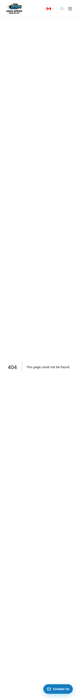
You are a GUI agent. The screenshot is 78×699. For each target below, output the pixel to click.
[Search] (61, 8)
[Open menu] (70, 8)
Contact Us (61, 689)
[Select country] (50, 8)
